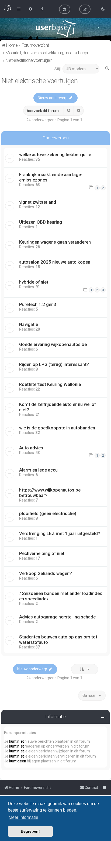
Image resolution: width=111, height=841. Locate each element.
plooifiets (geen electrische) (47, 513)
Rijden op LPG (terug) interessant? (54, 364)
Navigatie (28, 324)
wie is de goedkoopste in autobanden (57, 427)
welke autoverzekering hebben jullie (55, 154)
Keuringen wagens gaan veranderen (55, 242)
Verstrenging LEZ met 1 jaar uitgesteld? (59, 533)
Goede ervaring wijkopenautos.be (53, 344)
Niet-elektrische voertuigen (39, 81)
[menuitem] (64, 9)
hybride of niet (33, 282)
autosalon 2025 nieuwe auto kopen (54, 262)
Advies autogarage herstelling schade (57, 617)
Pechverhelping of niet (41, 553)
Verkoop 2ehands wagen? (45, 573)
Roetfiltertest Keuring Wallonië (50, 384)
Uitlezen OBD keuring (40, 222)
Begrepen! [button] (30, 831)
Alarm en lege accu (38, 470)
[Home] (55, 29)
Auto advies (31, 447)
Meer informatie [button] (23, 817)
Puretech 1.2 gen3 (37, 304)
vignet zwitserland (37, 202)
